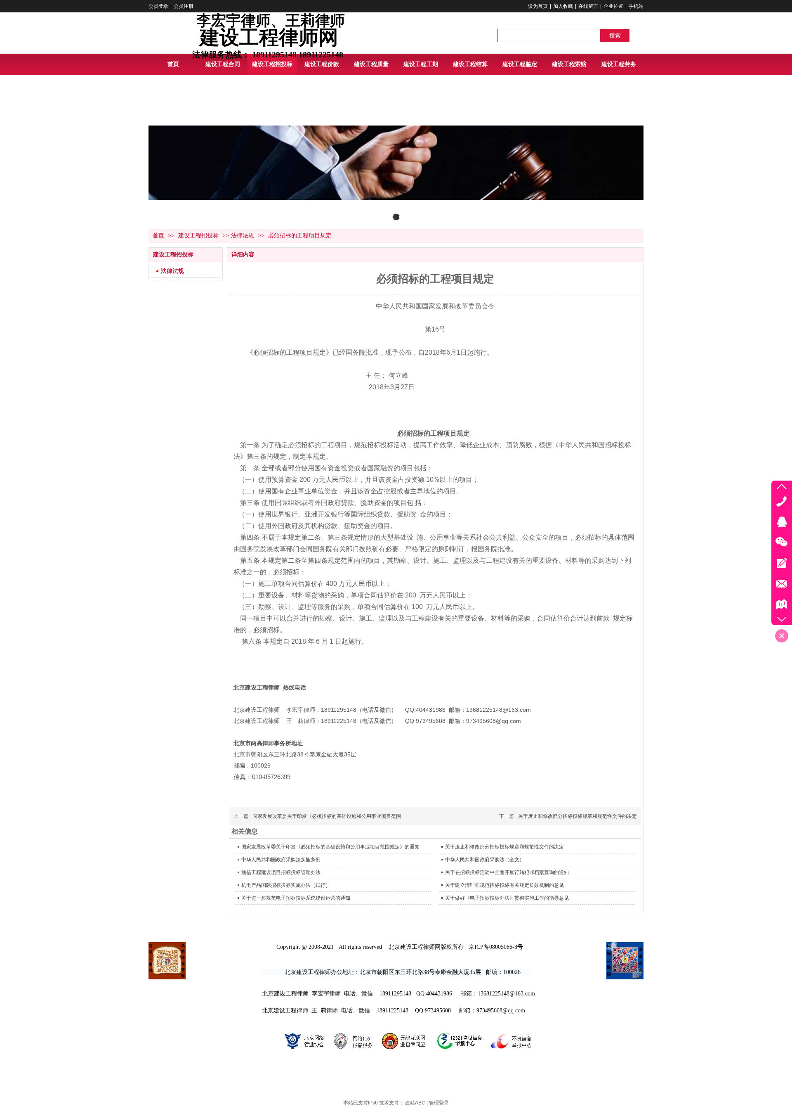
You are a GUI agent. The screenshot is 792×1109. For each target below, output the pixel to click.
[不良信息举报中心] (510, 1051)
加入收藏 (563, 6)
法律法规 (242, 235)
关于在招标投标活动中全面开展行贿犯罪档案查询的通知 (507, 872)
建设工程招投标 (199, 235)
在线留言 (588, 6)
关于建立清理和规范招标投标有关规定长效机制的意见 (504, 885)
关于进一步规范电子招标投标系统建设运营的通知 (295, 898)
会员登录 (158, 6)
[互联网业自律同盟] (404, 1051)
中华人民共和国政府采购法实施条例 (281, 860)
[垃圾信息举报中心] (458, 1051)
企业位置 (613, 6)
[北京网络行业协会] (303, 1051)
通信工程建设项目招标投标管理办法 (281, 872)
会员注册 (183, 6)
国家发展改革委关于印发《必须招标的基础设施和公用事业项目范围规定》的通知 (330, 847)
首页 (158, 235)
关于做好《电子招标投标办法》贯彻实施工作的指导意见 (507, 898)
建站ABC (415, 1103)
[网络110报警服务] (352, 1051)
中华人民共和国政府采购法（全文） (484, 860)
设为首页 (538, 6)
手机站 (636, 6)
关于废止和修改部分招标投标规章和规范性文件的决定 (577, 816)
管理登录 (439, 1103)
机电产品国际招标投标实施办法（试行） (285, 885)
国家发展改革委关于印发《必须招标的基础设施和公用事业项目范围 (326, 816)
